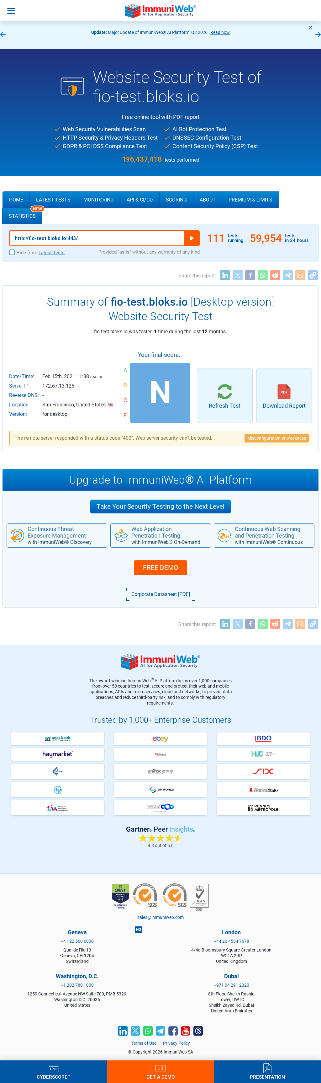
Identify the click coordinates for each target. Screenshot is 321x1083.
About (208, 200)
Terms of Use (143, 1043)
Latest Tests (53, 200)
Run (192, 238)
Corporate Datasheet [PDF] (160, 594)
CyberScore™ (53, 1076)
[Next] (318, 35)
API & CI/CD (140, 200)
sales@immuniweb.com (160, 917)
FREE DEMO (160, 567)
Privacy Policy (176, 1043)
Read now (220, 32)
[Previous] (3, 35)
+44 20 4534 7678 (231, 941)
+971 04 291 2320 (231, 985)
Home (16, 200)
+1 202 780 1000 (77, 985)
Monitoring (98, 200)
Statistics (25, 213)
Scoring (176, 200)
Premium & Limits (250, 200)
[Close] (310, 27)
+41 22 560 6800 (77, 941)
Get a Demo (160, 1076)
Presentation (267, 1076)
